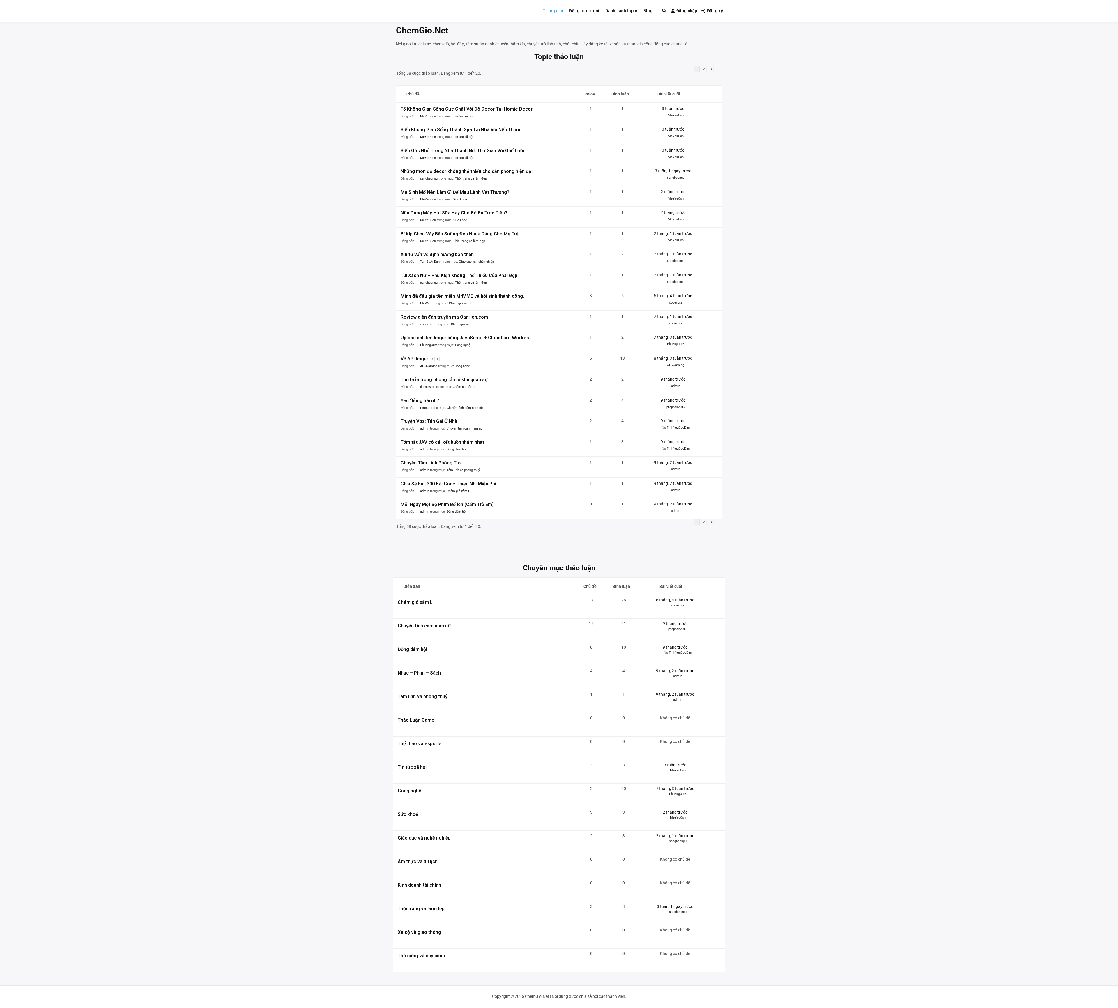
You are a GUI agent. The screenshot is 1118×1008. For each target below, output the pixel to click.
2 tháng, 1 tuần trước (673, 233)
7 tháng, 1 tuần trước (673, 316)
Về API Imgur (414, 358)
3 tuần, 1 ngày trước (673, 170)
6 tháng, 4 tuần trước (673, 295)
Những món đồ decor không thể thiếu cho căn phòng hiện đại (467, 171)
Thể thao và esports (420, 743)
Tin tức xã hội (463, 116)
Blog (648, 10)
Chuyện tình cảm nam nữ (465, 408)
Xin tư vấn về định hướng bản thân (437, 254)
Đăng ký (715, 10)
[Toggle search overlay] (664, 11)
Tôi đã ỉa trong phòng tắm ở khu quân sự (444, 379)
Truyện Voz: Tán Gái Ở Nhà (429, 421)
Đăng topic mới (584, 10)
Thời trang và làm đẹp (471, 178)
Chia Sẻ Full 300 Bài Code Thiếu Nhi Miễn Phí (448, 484)
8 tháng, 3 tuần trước (673, 358)
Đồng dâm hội (456, 449)
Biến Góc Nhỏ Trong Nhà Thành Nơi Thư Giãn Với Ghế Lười (462, 150)
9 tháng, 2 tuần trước (673, 462)
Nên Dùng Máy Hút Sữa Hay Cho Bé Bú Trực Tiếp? (454, 213)
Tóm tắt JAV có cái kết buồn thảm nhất (442, 442)
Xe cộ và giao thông (419, 932)
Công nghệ (462, 345)
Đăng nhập (686, 10)
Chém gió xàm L (460, 303)
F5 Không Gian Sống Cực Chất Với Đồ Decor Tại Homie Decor (467, 109)
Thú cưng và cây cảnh (421, 956)
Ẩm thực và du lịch (418, 861)
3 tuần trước (673, 108)
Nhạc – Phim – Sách (419, 673)
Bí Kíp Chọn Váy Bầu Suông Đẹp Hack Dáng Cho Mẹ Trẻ (460, 234)
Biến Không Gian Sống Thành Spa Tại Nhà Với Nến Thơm (460, 129)
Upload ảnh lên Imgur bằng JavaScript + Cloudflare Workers (466, 337)
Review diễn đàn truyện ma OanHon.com (444, 317)
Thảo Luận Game (416, 720)
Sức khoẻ (460, 199)
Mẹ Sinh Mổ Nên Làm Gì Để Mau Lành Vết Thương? (455, 192)
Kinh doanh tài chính (419, 885)
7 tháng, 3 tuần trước (673, 337)
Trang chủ (553, 10)
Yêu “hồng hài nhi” (420, 400)
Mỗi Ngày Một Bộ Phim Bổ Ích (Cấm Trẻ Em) (447, 504)
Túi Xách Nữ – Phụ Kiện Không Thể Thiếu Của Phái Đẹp (459, 275)
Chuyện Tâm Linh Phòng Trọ (431, 463)
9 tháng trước (673, 379)
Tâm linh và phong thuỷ (463, 470)
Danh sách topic (621, 10)
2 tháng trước (673, 191)
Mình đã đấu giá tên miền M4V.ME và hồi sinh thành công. (462, 296)
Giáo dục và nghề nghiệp (476, 262)
